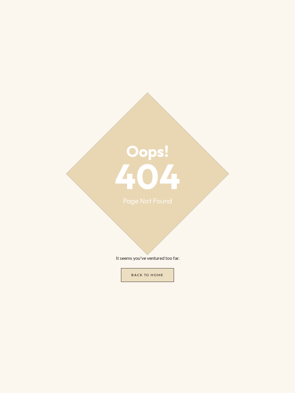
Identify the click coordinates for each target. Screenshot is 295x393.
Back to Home (147, 275)
